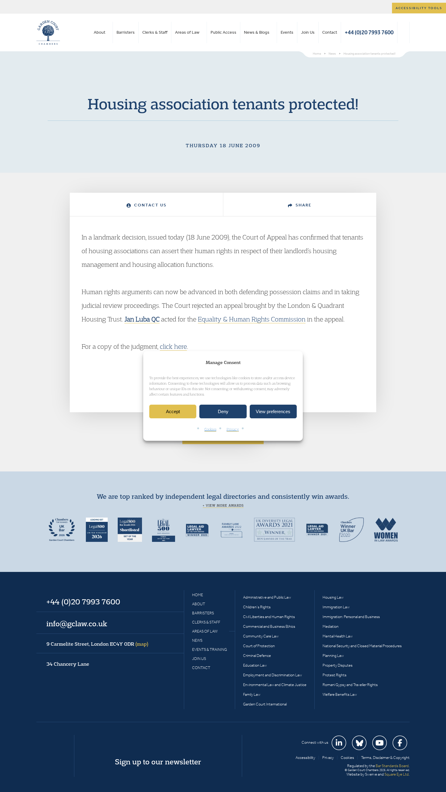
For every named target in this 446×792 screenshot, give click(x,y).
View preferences (273, 411)
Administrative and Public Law (267, 597)
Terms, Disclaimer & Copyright (385, 757)
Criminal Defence (257, 655)
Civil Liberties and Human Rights (269, 616)
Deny (223, 411)
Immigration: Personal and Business (351, 616)
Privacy (233, 429)
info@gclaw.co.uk (76, 623)
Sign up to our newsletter (158, 761)
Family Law (251, 694)
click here (173, 346)
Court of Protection (259, 646)
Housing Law (333, 597)
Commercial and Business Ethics (269, 626)
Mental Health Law (338, 636)
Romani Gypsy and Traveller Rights (350, 684)
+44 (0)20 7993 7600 (369, 32)
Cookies (210, 429)
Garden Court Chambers (48, 32)
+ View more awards (223, 505)
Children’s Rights (257, 607)
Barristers (126, 32)
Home (197, 595)
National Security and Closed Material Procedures (362, 646)
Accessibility (305, 757)
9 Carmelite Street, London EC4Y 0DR (97, 644)
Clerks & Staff (154, 32)
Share (303, 205)
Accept (173, 411)
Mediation (331, 626)
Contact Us (150, 205)
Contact (329, 32)
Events (287, 32)
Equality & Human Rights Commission (252, 319)
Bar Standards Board (392, 765)
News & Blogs (256, 32)
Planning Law (333, 655)
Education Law (255, 665)
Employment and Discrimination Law (272, 675)
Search (403, 32)
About (99, 32)
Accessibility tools (419, 8)
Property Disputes (338, 665)
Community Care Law (261, 636)
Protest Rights (334, 675)
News (197, 640)
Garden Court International (265, 704)
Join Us (308, 32)
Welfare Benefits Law (340, 694)
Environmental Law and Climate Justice (274, 684)
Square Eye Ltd (396, 774)
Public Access (223, 32)
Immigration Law (336, 607)
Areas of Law (187, 32)
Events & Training (209, 649)
